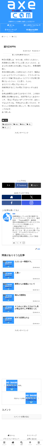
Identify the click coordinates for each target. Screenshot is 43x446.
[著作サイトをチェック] (11, 197)
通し (30, 124)
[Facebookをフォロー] (11, 203)
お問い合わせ (32, 439)
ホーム (12, 435)
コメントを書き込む (21, 417)
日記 (5, 120)
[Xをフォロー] (31, 197)
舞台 (23, 124)
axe (13, 213)
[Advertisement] (21, 155)
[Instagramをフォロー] (31, 203)
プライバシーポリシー (11, 439)
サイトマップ (32, 435)
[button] (34, 185)
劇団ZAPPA (8, 124)
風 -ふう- (7, 127)
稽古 (16, 124)
